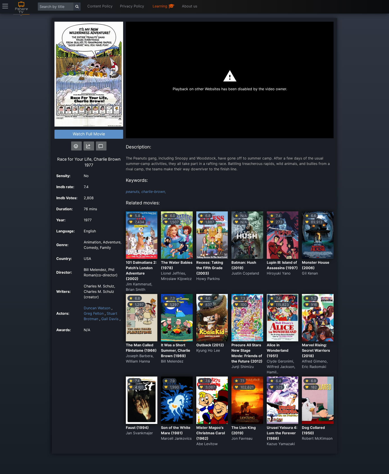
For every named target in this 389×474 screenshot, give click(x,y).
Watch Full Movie (89, 134)
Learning (160, 6)
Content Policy (100, 6)
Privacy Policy (132, 6)
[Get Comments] (101, 145)
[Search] (77, 6)
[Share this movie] (89, 145)
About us (189, 6)
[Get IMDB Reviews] (76, 145)
